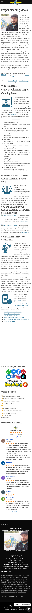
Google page (17, 300)
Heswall (12, 579)
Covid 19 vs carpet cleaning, (12, 314)
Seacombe (8, 588)
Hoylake (17, 579)
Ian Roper (8, 491)
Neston (18, 577)
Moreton (21, 575)
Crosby (20, 590)
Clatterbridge (26, 588)
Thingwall (4, 584)
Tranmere (14, 588)
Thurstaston (20, 584)
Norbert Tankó (10, 498)
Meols (13, 582)
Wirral (3, 575)
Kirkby (3, 592)
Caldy (25, 584)
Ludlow (12, 596)
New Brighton (12, 584)
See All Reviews (16, 512)
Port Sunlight (5, 590)
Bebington (24, 577)
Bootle (15, 590)
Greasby (3, 581)
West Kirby (23, 579)
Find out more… (24, 221)
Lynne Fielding (10, 439)
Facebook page (23, 81)
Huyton (7, 592)
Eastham (3, 582)
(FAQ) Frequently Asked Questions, (14, 317)
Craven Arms (19, 596)
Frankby (20, 586)
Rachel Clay (9, 462)
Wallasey (8, 575)
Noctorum (14, 586)
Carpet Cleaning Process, (11, 315)
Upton (8, 581)
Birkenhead (14, 575)
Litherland (25, 590)
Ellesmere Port (10, 577)
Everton (23, 592)
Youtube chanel (12, 81)
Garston (12, 592)
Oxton (25, 581)
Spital (11, 590)
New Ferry (14, 581)
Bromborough (5, 579)
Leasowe (27, 575)
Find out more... (5, 417)
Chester (3, 577)
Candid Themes (22, 609)
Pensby (20, 588)
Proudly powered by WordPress (13, 608)
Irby (23, 582)
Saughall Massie (6, 586)
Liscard (9, 582)
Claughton (19, 582)
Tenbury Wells (5, 596)
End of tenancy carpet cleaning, (13, 312)
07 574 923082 (25, 530)
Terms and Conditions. (10, 321)
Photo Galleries (13, 114)
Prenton (20, 581)
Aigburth (18, 592)
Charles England (10, 476)
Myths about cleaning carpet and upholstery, (17, 319)
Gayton (25, 586)
